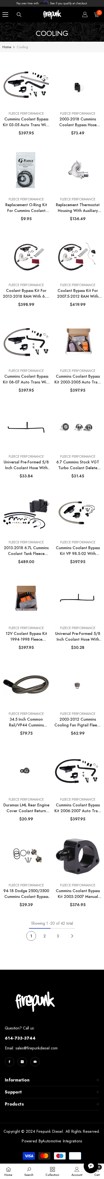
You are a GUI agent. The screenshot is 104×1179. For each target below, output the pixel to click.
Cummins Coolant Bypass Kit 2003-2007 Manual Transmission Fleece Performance (78, 894)
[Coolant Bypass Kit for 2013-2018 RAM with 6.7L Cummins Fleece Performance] (26, 256)
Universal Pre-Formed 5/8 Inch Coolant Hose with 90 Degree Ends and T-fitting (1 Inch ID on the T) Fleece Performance (26, 465)
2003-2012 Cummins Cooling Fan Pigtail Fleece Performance (77, 722)
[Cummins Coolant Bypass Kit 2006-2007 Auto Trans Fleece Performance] (78, 771)
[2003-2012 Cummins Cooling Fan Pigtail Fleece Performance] (78, 685)
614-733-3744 (20, 1038)
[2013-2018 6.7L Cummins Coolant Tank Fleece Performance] (26, 513)
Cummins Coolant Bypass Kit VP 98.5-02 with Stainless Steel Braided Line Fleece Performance (78, 551)
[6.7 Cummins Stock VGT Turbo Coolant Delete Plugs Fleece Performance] (78, 428)
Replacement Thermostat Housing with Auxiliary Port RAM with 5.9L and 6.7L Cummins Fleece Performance (78, 208)
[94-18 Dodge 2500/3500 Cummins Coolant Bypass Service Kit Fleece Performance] (26, 856)
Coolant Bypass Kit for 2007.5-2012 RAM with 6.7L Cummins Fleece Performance (77, 293)
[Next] (72, 936)
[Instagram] (22, 1061)
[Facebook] (9, 1061)
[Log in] (85, 14)
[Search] (19, 15)
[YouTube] (35, 1061)
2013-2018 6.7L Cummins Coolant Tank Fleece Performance (26, 551)
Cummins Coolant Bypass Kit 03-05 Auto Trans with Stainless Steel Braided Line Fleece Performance (26, 122)
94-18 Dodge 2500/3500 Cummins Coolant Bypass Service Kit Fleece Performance (26, 894)
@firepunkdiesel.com (41, 1048)
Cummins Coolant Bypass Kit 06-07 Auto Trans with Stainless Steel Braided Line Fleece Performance (26, 379)
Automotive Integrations (62, 1141)
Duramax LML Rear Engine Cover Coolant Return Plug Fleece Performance (26, 808)
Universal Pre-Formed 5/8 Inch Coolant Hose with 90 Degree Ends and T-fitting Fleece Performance (78, 636)
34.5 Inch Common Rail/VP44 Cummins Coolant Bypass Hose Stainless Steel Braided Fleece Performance (26, 722)
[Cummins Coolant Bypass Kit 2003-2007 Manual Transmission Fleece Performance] (78, 856)
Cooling (22, 47)
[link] (29, 1171)
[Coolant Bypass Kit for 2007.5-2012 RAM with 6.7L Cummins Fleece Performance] (78, 256)
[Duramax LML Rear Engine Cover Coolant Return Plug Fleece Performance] (26, 771)
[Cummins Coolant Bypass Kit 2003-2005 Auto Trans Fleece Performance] (78, 342)
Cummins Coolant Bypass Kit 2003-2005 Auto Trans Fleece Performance (77, 379)
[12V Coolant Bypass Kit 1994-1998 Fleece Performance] (26, 599)
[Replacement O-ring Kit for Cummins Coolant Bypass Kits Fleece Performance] (26, 170)
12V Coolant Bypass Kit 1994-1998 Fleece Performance (26, 636)
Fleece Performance (26, 113)
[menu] (5, 14)
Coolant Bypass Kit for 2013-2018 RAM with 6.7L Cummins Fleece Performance (26, 293)
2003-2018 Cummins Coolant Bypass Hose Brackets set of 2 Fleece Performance (78, 122)
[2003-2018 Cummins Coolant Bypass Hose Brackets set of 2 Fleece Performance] (78, 85)
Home (6, 47)
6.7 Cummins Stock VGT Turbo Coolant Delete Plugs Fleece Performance (77, 465)
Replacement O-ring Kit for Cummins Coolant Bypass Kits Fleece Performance (26, 208)
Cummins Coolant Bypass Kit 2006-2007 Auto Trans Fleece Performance (77, 808)
